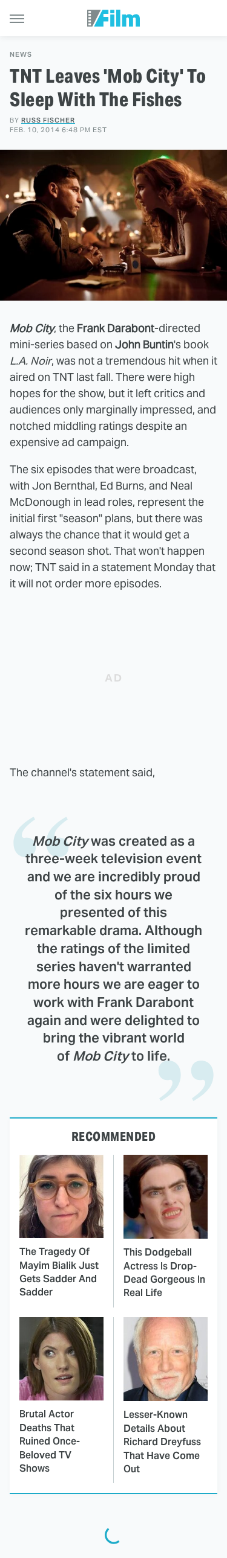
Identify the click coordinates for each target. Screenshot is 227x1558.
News (21, 55)
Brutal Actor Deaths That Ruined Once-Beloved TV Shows (49, 1441)
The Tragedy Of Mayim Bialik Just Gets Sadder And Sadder (59, 1271)
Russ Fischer (48, 120)
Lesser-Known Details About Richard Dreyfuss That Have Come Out (162, 1441)
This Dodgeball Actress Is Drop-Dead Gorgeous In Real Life (164, 1272)
